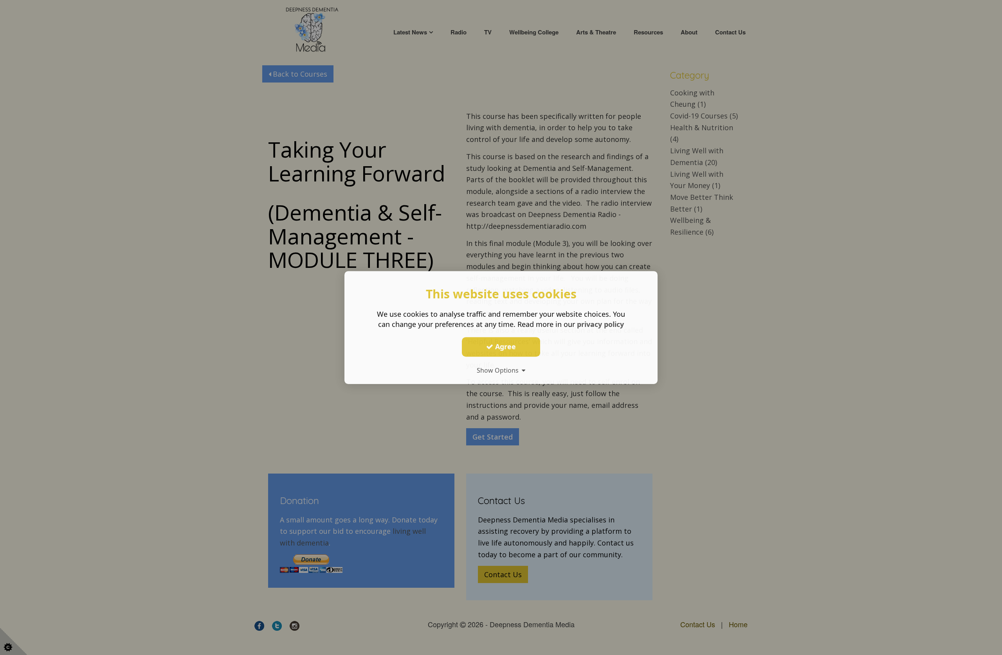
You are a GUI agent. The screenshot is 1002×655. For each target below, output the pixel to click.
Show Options (499, 370)
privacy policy (600, 324)
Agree (504, 346)
